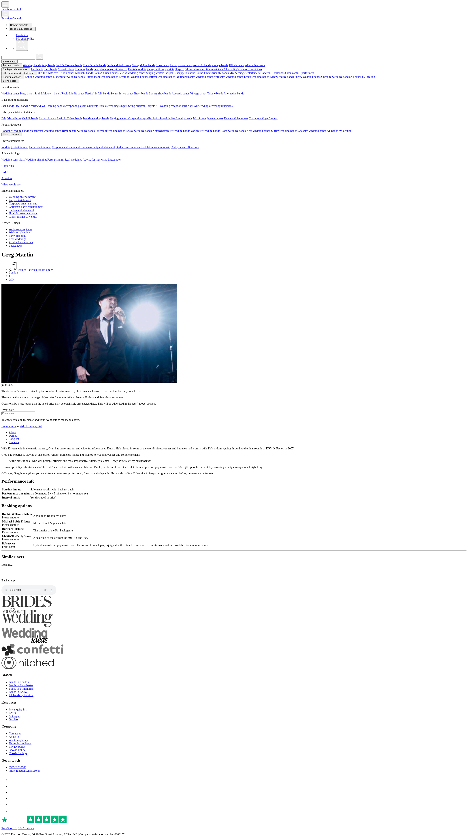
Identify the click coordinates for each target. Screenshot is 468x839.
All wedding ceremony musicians (242, 69)
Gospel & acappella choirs (180, 73)
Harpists (179, 69)
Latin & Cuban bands (106, 73)
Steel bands (50, 69)
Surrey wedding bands (307, 76)
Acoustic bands (202, 65)
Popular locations (12, 77)
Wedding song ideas (13, 159)
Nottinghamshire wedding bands (194, 76)
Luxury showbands (181, 65)
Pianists (132, 69)
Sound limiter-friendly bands (212, 73)
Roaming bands (84, 69)
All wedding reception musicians (204, 69)
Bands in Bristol (18, 691)
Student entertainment (128, 147)
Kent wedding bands (282, 76)
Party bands (48, 65)
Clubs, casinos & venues (185, 147)
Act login (14, 716)
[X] (11, 810)
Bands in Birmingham (21, 688)
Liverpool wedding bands (133, 76)
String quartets (165, 69)
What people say (11, 184)
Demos (13, 435)
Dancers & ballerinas (272, 73)
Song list (14, 438)
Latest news (115, 159)
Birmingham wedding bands (101, 76)
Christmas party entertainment (97, 147)
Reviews (14, 442)
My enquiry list (25, 38)
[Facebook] (11, 779)
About (12, 432)
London (13, 272)
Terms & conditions (20, 743)
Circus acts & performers (299, 73)
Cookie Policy (17, 749)
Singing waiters (155, 73)
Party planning (55, 159)
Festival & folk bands (119, 65)
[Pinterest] (11, 798)
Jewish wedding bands (132, 73)
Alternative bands (255, 65)
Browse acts (9, 61)
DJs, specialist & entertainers (18, 73)
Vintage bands (220, 65)
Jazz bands (37, 69)
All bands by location (362, 76)
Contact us (22, 35)
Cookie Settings (18, 753)
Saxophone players (105, 69)
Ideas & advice (11, 134)
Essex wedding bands (256, 76)
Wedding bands (32, 65)
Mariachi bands (84, 73)
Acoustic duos (66, 69)
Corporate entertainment (66, 147)
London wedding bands (38, 76)
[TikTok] (11, 786)
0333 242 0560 (17, 767)
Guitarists (121, 69)
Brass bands (162, 65)
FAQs (4, 172)
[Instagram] (11, 792)
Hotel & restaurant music (155, 147)
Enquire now (8, 426)
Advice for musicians (95, 159)
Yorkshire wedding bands (228, 76)
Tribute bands (236, 65)
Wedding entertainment (14, 147)
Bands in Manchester (21, 685)
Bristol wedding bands (162, 76)
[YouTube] (11, 804)
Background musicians (15, 69)
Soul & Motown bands (69, 65)
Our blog (14, 719)
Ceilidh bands (66, 73)
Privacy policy (17, 746)
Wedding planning (36, 159)
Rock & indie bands (94, 65)
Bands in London (19, 682)
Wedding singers (147, 69)
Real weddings (73, 159)
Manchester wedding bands (69, 76)
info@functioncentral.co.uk (24, 770)
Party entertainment (40, 147)
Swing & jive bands (143, 65)
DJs (40, 73)
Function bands (11, 65)
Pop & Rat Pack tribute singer (35, 269)
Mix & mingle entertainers (244, 73)
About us (6, 178)
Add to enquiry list (31, 426)
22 (11, 279)
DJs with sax (50, 73)
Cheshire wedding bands (335, 76)
